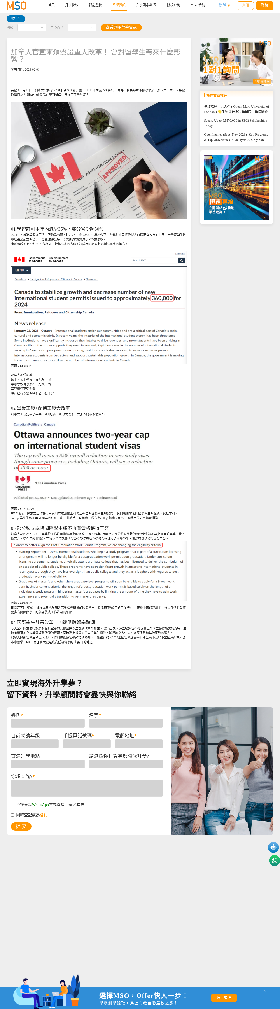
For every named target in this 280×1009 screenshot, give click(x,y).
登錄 (265, 5)
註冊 (245, 5)
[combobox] (32, 27)
